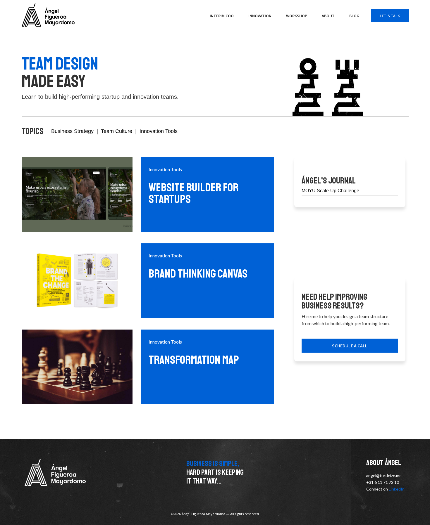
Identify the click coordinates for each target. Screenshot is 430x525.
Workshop (296, 15)
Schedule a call (349, 346)
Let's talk (390, 15)
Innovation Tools (159, 131)
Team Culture (116, 131)
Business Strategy (72, 131)
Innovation (259, 15)
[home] (48, 15)
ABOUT (328, 15)
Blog (354, 15)
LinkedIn (397, 488)
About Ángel (383, 463)
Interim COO (222, 15)
